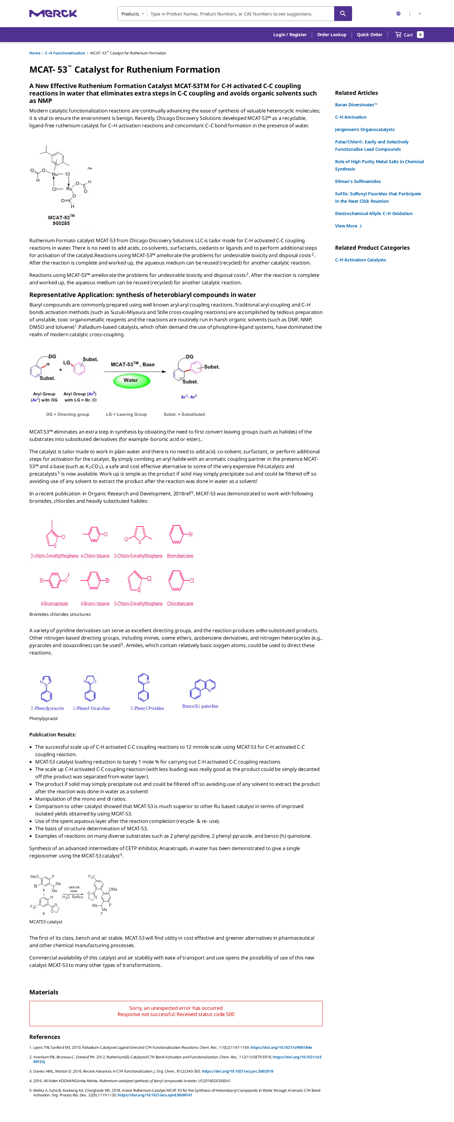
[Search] (343, 13)
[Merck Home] (53, 13)
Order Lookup (332, 34)
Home (34, 53)
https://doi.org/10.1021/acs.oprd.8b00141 (155, 1095)
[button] (289, 35)
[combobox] (234, 13)
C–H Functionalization (65, 53)
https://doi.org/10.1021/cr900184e (281, 1047)
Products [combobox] (130, 14)
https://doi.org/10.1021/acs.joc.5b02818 (237, 1071)
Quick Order (369, 34)
